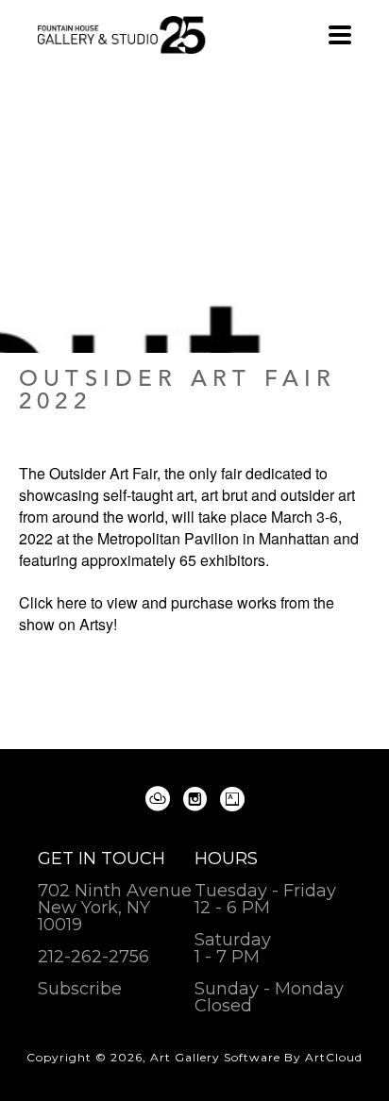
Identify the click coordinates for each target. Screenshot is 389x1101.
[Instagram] (198, 799)
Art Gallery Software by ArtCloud (256, 1057)
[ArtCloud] (161, 799)
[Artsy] (232, 799)
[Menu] (340, 34)
